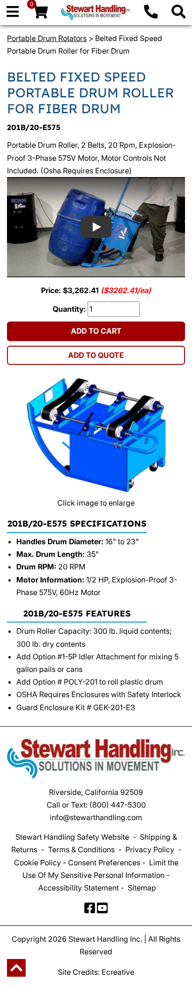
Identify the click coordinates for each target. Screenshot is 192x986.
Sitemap (142, 887)
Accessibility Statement (78, 887)
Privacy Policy (149, 849)
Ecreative (118, 972)
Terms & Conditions (81, 849)
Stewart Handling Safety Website (72, 837)
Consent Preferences (104, 862)
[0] (40, 14)
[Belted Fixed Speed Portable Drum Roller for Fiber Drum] (96, 435)
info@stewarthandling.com (96, 817)
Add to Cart (96, 331)
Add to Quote (96, 355)
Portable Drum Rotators (47, 38)
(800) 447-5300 (117, 804)
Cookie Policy (37, 862)
